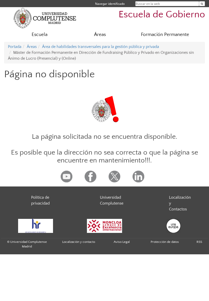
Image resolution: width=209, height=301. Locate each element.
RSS (199, 242)
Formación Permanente (165, 34)
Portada (14, 46)
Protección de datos (165, 242)
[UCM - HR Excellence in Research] (35, 226)
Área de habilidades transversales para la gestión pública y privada (100, 46)
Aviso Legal (122, 242)
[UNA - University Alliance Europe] (173, 226)
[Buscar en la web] (202, 3)
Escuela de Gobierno (162, 14)
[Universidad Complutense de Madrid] (45, 18)
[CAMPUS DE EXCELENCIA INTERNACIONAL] (104, 226)
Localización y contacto (78, 242)
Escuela (39, 34)
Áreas (100, 34)
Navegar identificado (110, 4)
